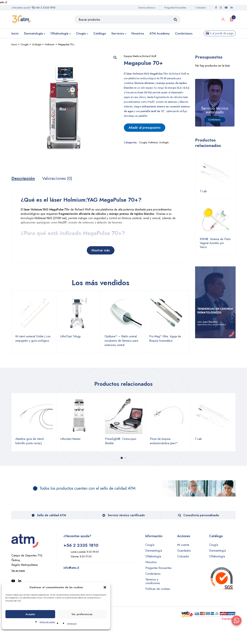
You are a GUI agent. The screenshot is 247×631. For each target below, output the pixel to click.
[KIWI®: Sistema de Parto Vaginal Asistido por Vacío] (215, 219)
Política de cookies (47, 622)
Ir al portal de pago (221, 33)
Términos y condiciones (152, 581)
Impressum (72, 623)
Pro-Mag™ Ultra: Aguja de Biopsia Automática (165, 338)
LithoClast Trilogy (70, 336)
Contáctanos (153, 574)
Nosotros (151, 562)
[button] (105, 587)
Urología (36, 44)
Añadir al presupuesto (145, 127)
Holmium (49, 44)
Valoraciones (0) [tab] (57, 178)
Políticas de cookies (157, 589)
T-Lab (203, 191)
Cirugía (24, 44)
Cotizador (200, 7)
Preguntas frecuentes (175, 7)
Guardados (184, 551)
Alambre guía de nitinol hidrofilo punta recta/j (29, 441)
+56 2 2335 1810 (44, 7)
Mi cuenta (183, 545)
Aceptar (30, 614)
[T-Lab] (215, 172)
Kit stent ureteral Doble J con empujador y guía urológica (33, 338)
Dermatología (153, 551)
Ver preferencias (81, 614)
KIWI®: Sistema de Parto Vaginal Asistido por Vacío (215, 243)
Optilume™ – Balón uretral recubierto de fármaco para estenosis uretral (121, 340)
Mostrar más (100, 250)
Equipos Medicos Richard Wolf (140, 56)
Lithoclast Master (70, 439)
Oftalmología (153, 556)
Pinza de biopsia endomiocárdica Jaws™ (164, 441)
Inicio (14, 44)
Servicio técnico (146, 7)
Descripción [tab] (23, 178)
